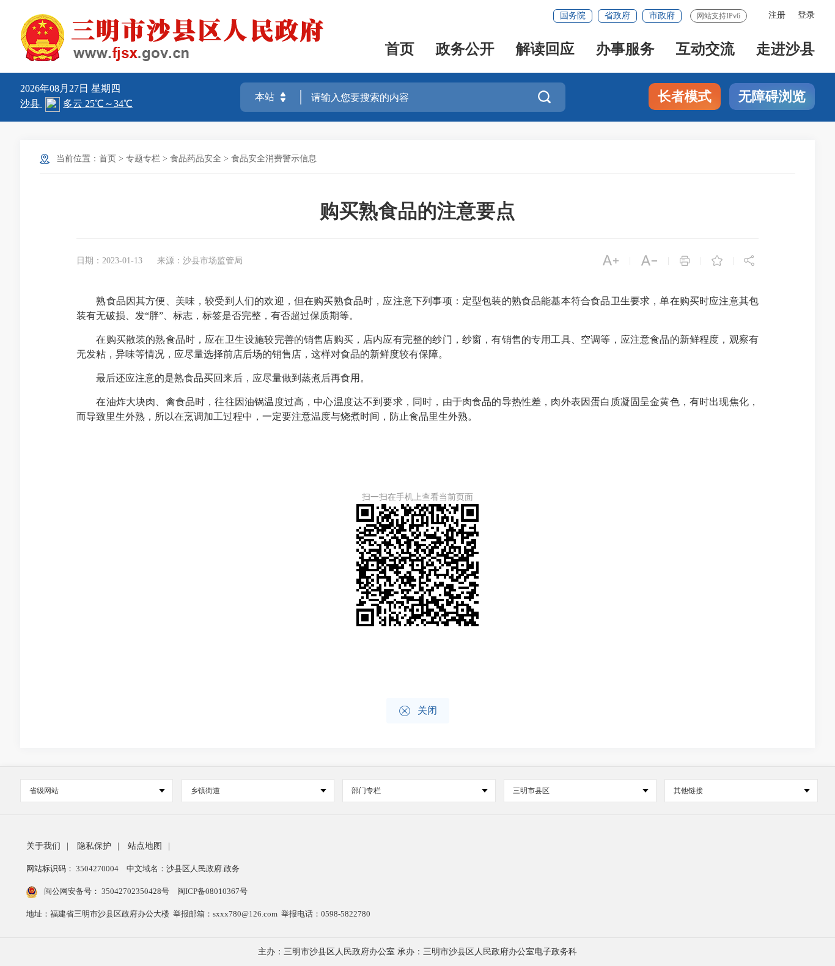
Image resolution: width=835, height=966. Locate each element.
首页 (399, 50)
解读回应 (545, 50)
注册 (776, 15)
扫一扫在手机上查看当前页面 (417, 497)
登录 (806, 15)
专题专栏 (143, 158)
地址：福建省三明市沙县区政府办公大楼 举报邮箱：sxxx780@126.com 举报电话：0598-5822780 (198, 913)
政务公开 (465, 50)
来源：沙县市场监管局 (200, 260)
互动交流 (705, 50)
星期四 (105, 88)
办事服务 (625, 50)
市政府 (662, 15)
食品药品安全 (195, 158)
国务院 (573, 15)
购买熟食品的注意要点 (417, 211)
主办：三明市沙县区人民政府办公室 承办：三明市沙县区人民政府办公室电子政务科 (417, 951)
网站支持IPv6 (718, 16)
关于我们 (43, 846)
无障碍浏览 (772, 96)
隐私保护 (94, 846)
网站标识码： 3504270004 (73, 868)
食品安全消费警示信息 (274, 158)
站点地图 (145, 846)
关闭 (418, 710)
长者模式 (685, 96)
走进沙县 (785, 50)
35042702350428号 (135, 891)
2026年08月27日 (55, 88)
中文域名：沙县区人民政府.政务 (183, 868)
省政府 (617, 15)
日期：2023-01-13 (109, 260)
